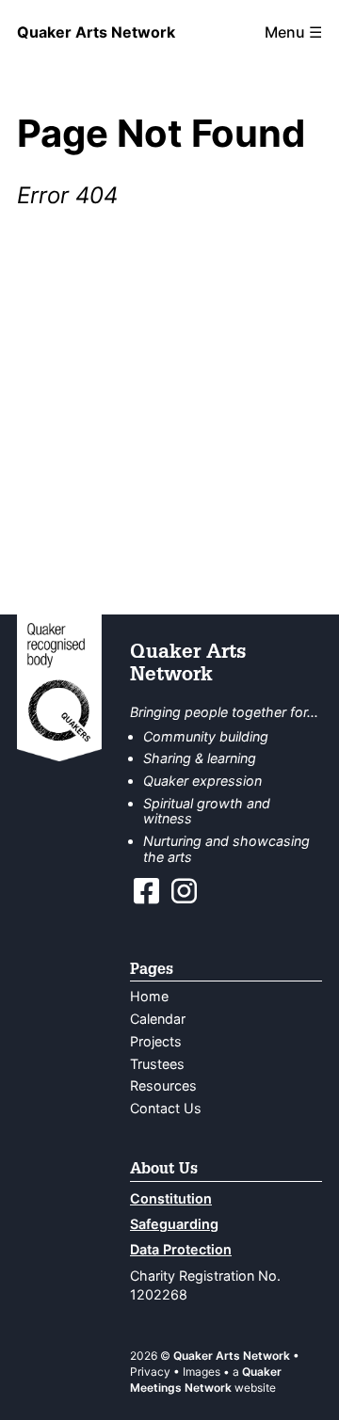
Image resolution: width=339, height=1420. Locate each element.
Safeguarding (174, 1224)
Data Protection (181, 1249)
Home (149, 996)
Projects (156, 1041)
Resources (163, 1085)
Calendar (158, 1019)
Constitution (171, 1198)
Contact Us (166, 1108)
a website (206, 1379)
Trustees (157, 1064)
